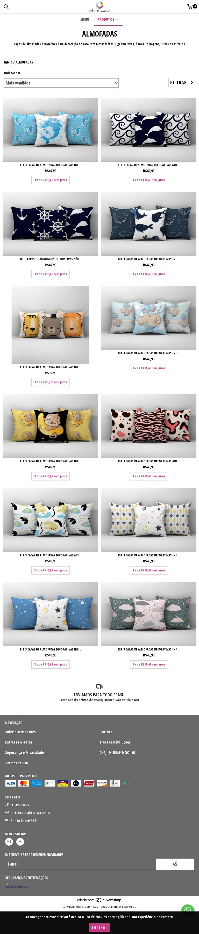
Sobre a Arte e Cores (20, 731)
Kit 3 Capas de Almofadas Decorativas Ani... (148, 461)
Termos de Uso (16, 762)
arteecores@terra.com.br (31, 812)
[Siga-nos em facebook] (20, 842)
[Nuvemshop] (99, 901)
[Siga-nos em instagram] (9, 842)
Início (8, 62)
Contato (106, 731)
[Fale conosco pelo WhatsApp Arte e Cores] (187, 910)
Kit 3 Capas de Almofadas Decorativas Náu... (50, 259)
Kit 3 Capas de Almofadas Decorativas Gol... (149, 165)
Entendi (99, 927)
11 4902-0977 (20, 804)
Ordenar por (12, 73)
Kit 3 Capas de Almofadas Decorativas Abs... (50, 555)
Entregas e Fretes (18, 742)
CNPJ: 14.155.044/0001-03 (117, 752)
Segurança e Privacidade (24, 752)
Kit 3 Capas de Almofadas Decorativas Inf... (50, 165)
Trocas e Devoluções (115, 742)
